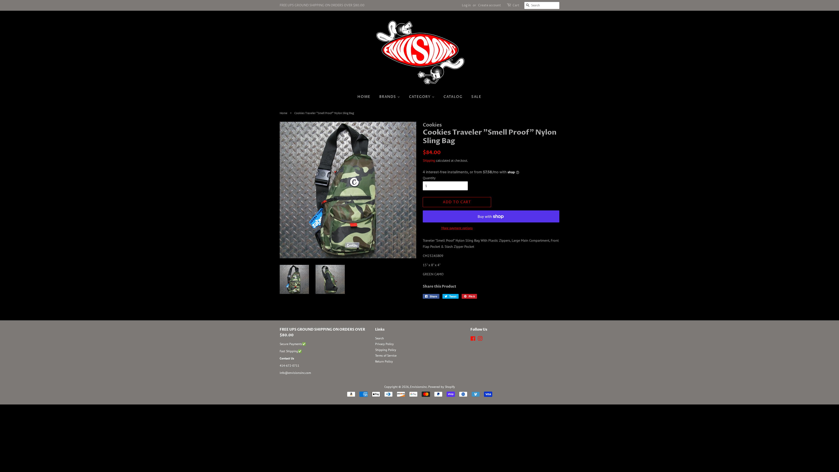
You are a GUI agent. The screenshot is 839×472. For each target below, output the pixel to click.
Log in (466, 5)
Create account (489, 5)
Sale (476, 96)
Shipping (429, 160)
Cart (516, 5)
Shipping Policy (385, 350)
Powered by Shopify (441, 387)
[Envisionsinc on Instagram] (480, 339)
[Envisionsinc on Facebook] (472, 339)
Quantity (429, 178)
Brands (388, 96)
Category (420, 96)
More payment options (457, 228)
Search (379, 338)
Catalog (453, 96)
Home (363, 96)
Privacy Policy (384, 344)
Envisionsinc (418, 387)
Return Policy (384, 361)
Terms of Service (386, 355)
